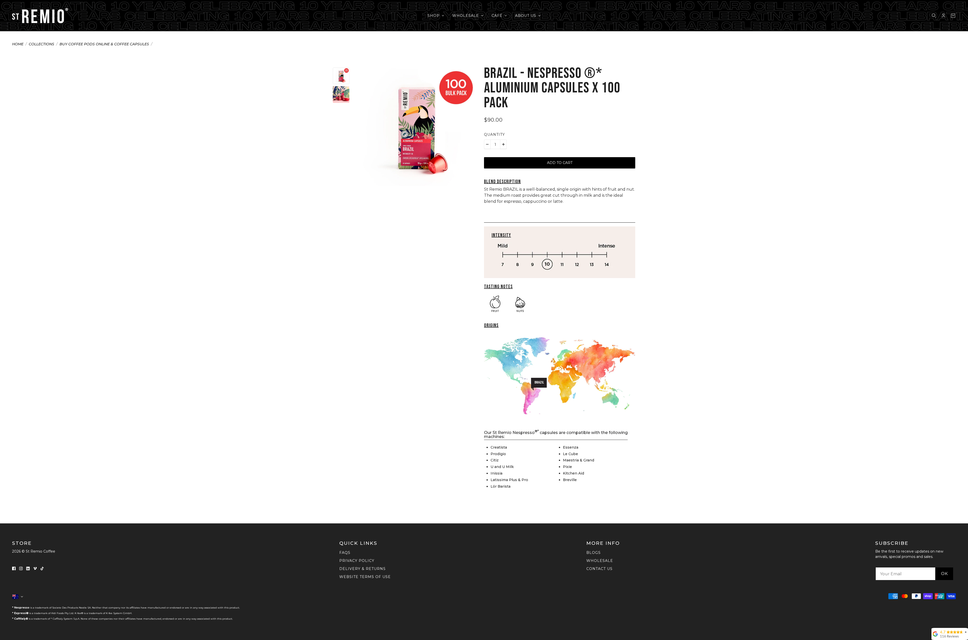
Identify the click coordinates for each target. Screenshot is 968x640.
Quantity (494, 134)
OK (944, 573)
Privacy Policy (356, 560)
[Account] (943, 15)
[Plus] (503, 144)
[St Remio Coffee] (40, 15)
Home (17, 44)
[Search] (934, 15)
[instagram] (21, 568)
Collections (41, 44)
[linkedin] (28, 568)
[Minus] (487, 144)
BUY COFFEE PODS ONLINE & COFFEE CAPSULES (104, 44)
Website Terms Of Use (365, 577)
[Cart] (953, 15)
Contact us (599, 568)
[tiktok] (42, 568)
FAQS (344, 552)
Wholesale (599, 560)
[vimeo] (35, 568)
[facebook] (14, 568)
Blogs (593, 552)
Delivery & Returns (362, 568)
